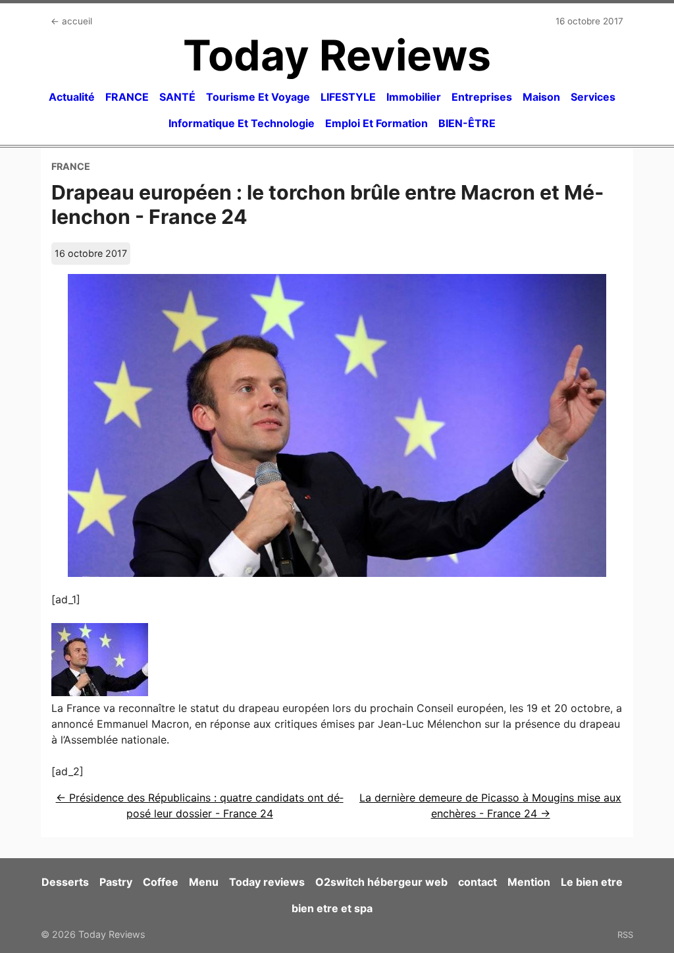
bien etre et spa (332, 908)
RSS (625, 934)
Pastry (115, 881)
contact (477, 881)
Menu (204, 881)
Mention (528, 881)
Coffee (160, 881)
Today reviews (267, 881)
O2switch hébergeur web (381, 881)
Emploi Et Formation (376, 123)
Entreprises (482, 96)
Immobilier (413, 96)
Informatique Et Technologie (241, 123)
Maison (541, 96)
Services (593, 96)
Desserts (65, 881)
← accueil (71, 21)
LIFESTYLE (348, 96)
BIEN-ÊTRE (467, 123)
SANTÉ (177, 96)
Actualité (72, 96)
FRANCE (127, 96)
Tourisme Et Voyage (258, 96)
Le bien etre (592, 881)
